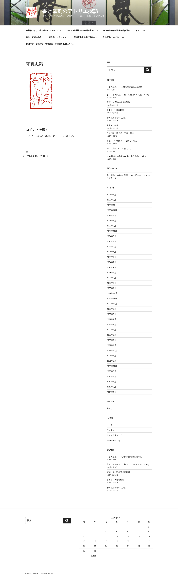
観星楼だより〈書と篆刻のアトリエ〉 (42, 30)
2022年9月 (111, 309)
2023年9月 (111, 267)
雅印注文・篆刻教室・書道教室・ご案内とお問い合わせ (50, 44)
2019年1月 (111, 392)
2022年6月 (111, 324)
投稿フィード (112, 430)
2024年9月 (111, 236)
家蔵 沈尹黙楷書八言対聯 (118, 102)
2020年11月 (112, 366)
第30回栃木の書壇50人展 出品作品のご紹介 (126, 156)
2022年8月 (111, 314)
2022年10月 (112, 304)
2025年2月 (111, 226)
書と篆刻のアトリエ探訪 (70, 11)
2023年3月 (111, 278)
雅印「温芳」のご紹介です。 (119, 148)
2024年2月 (111, 262)
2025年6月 (111, 220)
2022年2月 (111, 340)
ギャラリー (140, 30)
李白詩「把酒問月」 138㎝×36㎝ (122, 141)
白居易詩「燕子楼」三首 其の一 (122, 133)
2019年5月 (111, 387)
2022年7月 (111, 319)
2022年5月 (111, 330)
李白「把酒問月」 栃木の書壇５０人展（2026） (128, 94)
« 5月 (93, 555)
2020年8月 (111, 371)
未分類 (110, 408)
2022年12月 (112, 293)
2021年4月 (111, 356)
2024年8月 (111, 241)
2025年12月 (112, 205)
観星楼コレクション (57, 37)
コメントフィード (114, 435)
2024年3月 (111, 257)
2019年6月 (111, 382)
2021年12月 (112, 350)
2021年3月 (111, 361)
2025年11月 (112, 210)
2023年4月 (111, 272)
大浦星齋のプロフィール (113, 37)
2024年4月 (111, 252)
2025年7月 (111, 215)
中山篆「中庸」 (117, 125)
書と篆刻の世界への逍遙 (117, 175)
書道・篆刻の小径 (33, 37)
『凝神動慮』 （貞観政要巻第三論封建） (125, 87)
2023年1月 (111, 288)
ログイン (55, 135)
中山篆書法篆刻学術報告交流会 (116, 30)
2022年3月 (111, 335)
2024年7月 (111, 246)
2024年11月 (112, 231)
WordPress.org (113, 440)
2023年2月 (111, 283)
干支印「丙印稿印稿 (115, 110)
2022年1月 (111, 345)
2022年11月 (112, 298)
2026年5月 (111, 195)
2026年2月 (111, 200)
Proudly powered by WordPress (39, 573)
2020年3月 (111, 376)
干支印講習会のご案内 (116, 118)
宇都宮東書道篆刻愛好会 (84, 37)
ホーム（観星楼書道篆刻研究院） (81, 30)
